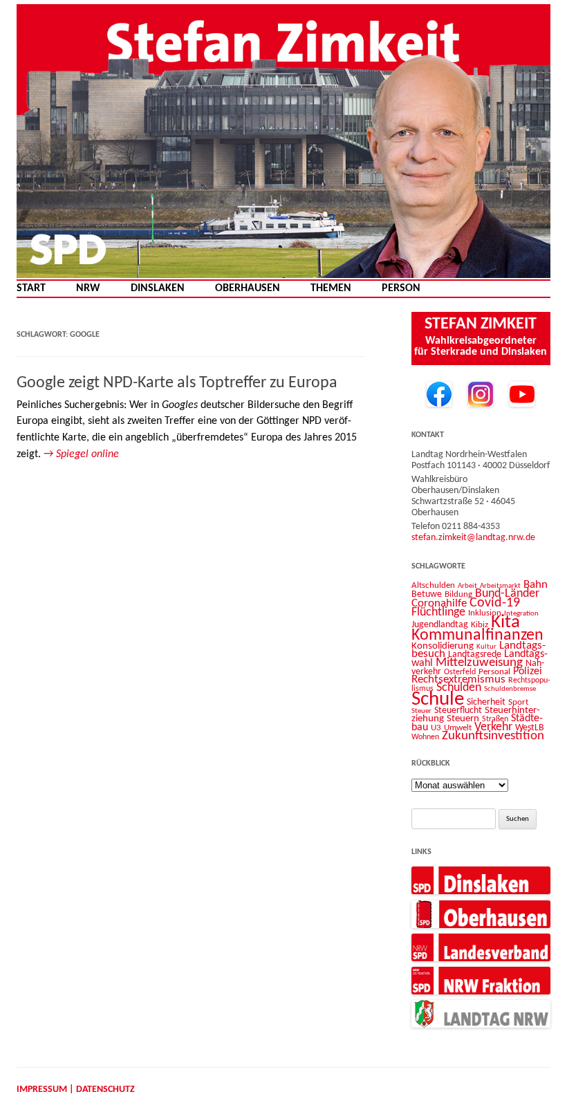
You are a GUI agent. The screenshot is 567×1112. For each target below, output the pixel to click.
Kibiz (479, 624)
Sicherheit (486, 702)
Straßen (495, 719)
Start (31, 289)
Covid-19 (495, 603)
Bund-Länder (507, 594)
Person (401, 289)
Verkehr (493, 727)
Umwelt (458, 727)
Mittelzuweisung (479, 662)
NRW (88, 289)
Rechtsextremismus (458, 679)
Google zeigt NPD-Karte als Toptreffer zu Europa (177, 383)
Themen (330, 289)
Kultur (486, 647)
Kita (505, 622)
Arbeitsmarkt (500, 586)
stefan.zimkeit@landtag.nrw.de (473, 537)
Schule (437, 699)
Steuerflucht (458, 710)
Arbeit (467, 586)
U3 (436, 727)
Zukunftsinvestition (493, 736)
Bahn (535, 585)
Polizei (527, 671)
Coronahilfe (439, 603)
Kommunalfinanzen (477, 635)
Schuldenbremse (510, 689)
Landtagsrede (474, 654)
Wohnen (425, 737)
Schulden (458, 687)
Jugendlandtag (439, 624)
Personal (494, 671)
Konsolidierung (442, 646)
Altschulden (433, 585)
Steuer (421, 711)
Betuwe (426, 594)
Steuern (463, 719)
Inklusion (484, 613)
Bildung (458, 594)
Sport (518, 702)
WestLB (529, 727)
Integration (521, 614)
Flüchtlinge (438, 612)
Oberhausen (247, 289)
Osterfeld (460, 672)
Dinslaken (158, 289)
